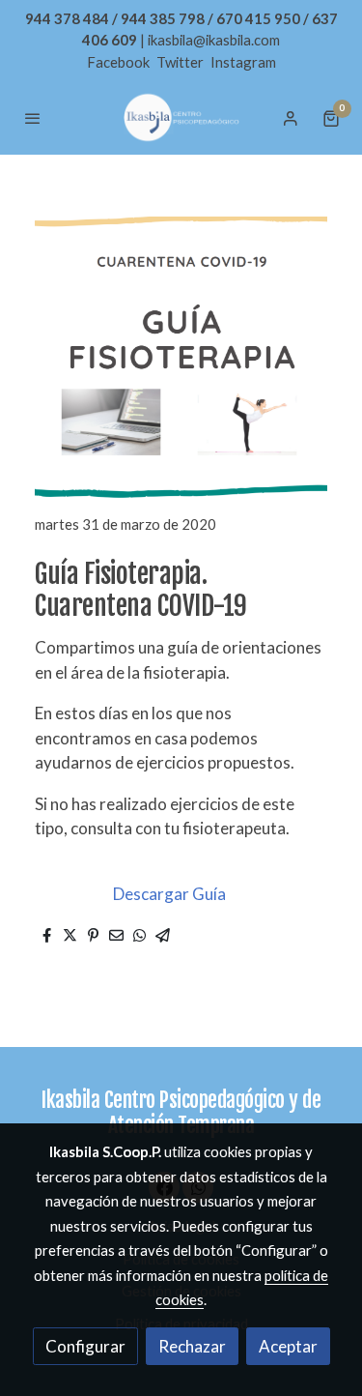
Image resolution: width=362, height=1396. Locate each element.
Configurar (85, 1346)
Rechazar (192, 1346)
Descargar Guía (169, 894)
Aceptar (288, 1346)
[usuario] (290, 118)
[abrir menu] (32, 118)
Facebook (120, 62)
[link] (181, 117)
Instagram (243, 62)
